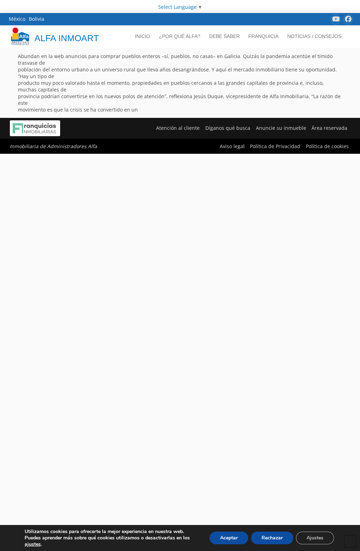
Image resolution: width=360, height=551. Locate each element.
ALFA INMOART (66, 38)
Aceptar (229, 537)
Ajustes (315, 537)
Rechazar (272, 537)
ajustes (33, 544)
